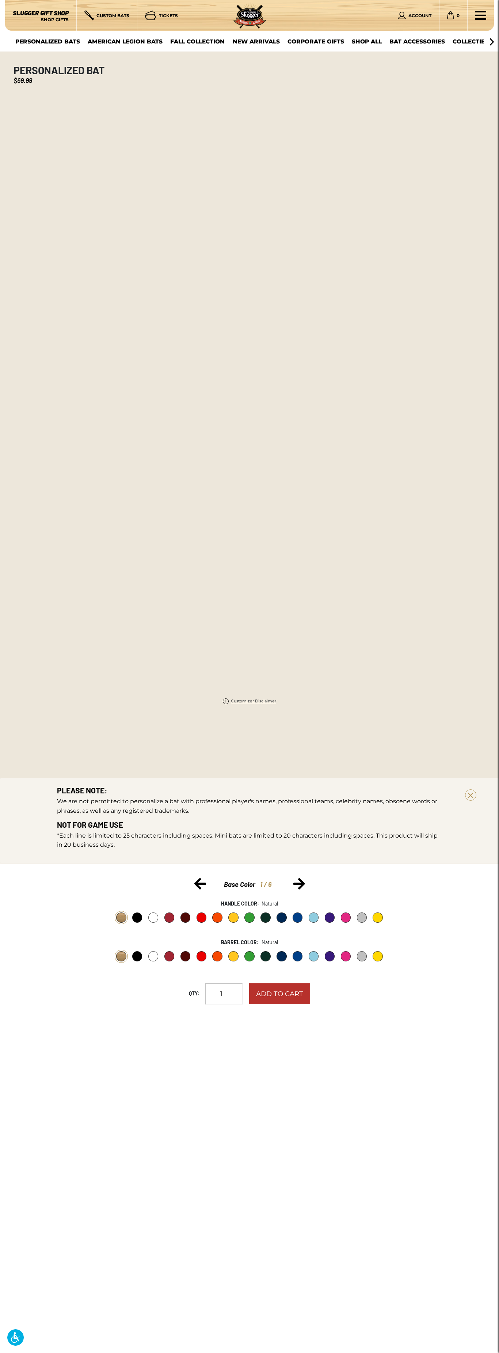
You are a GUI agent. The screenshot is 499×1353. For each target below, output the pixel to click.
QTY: (194, 993)
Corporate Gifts (315, 41)
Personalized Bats (47, 41)
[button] (15, 1337)
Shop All (367, 41)
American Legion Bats (125, 41)
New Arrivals (256, 41)
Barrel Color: (240, 942)
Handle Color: (240, 903)
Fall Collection (197, 41)
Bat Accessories (417, 41)
